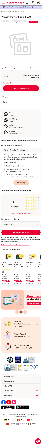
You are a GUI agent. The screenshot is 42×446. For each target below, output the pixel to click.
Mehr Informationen (21, 240)
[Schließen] (38, 197)
